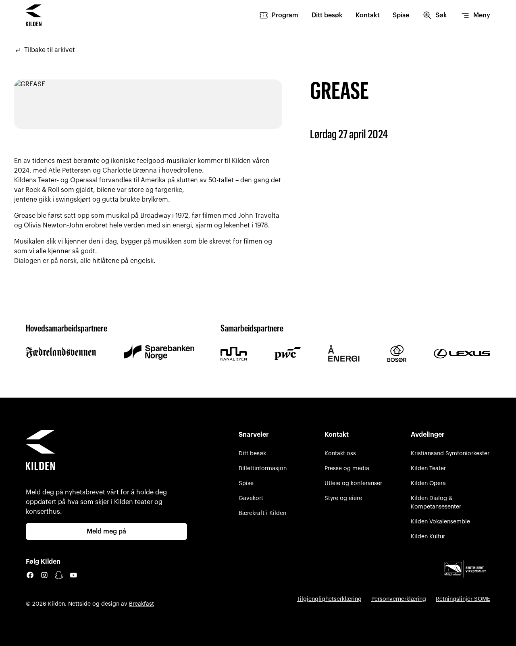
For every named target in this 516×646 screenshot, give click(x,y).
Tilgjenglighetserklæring (329, 599)
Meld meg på (106, 531)
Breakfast (141, 604)
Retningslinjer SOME (463, 599)
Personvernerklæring (398, 599)
